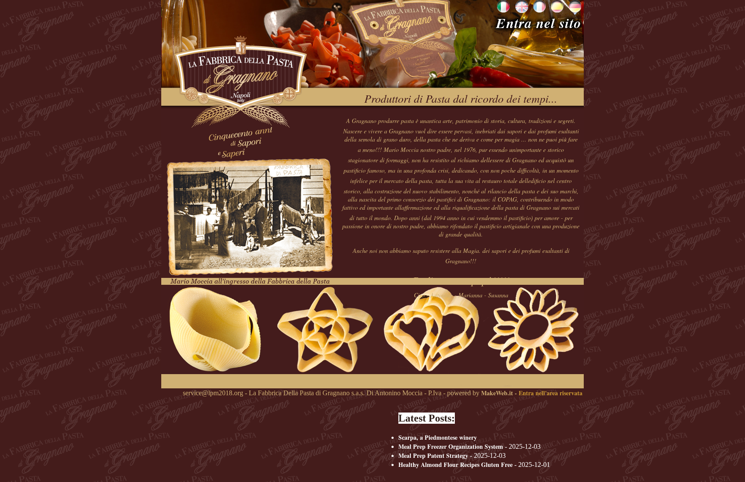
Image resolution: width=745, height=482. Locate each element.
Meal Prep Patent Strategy (433, 455)
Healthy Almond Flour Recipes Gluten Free (455, 464)
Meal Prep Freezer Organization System (450, 446)
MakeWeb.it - (499, 392)
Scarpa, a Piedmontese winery (437, 437)
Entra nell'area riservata (550, 392)
